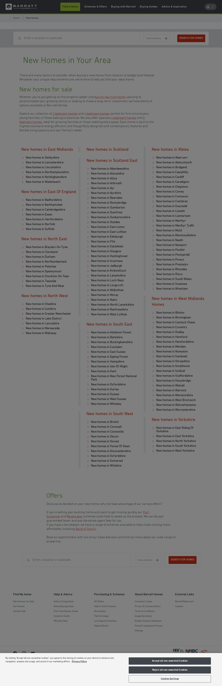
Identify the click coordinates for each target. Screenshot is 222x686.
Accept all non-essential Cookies (169, 661)
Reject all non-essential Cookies (169, 670)
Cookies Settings (170, 679)
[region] (111, 669)
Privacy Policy (79, 662)
